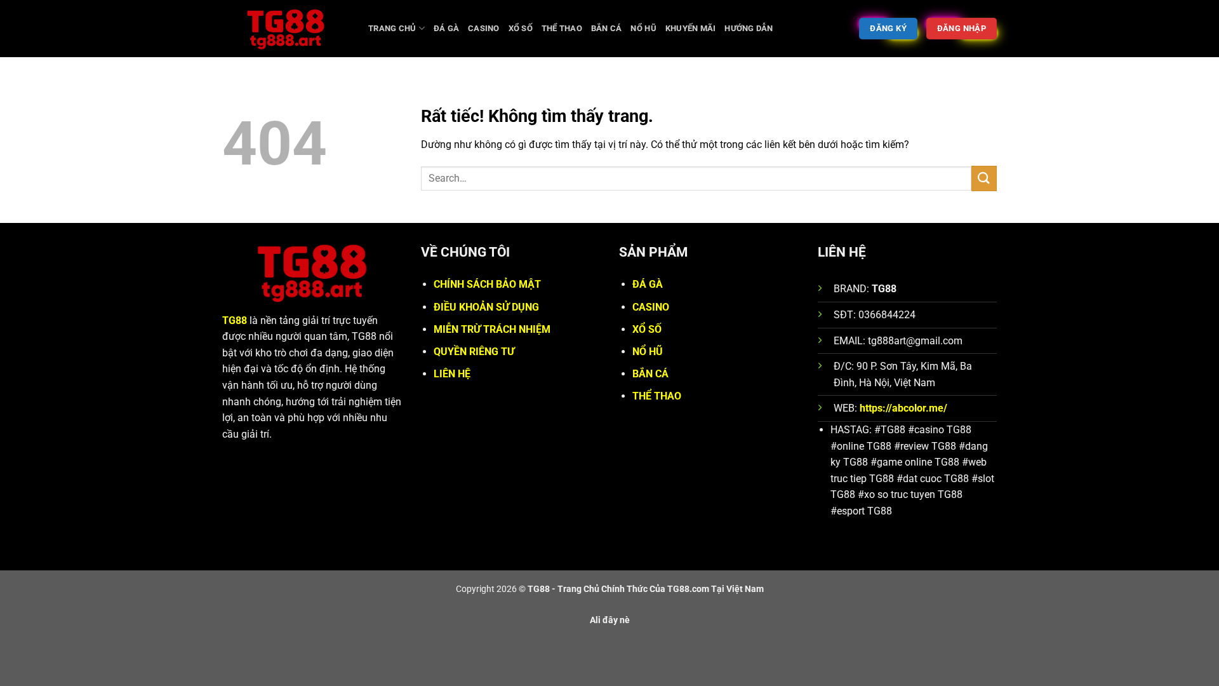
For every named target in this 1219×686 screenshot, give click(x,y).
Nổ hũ (643, 28)
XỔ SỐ (647, 329)
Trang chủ (392, 28)
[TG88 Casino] (285, 29)
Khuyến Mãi (690, 28)
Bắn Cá (606, 28)
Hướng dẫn (748, 28)
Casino (484, 28)
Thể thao (562, 28)
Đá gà (446, 28)
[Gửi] (984, 178)
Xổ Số (521, 28)
